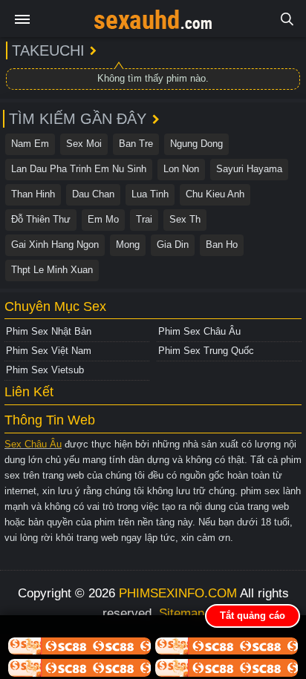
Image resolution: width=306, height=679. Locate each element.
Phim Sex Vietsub (45, 369)
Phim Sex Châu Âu (199, 331)
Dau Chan (93, 194)
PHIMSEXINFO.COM (178, 593)
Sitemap (181, 613)
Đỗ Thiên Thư (41, 219)
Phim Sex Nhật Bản (48, 331)
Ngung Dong (196, 143)
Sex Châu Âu (33, 444)
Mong (128, 244)
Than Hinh (33, 194)
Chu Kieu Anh (215, 194)
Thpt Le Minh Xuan (52, 269)
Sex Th (185, 219)
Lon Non (181, 168)
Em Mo (103, 219)
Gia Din (173, 244)
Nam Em (30, 143)
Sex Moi (84, 143)
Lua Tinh (150, 194)
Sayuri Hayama (249, 168)
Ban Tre (136, 143)
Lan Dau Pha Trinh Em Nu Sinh (78, 168)
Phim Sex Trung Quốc (206, 350)
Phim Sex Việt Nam (48, 350)
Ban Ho (222, 244)
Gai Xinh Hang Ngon (55, 244)
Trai (144, 219)
